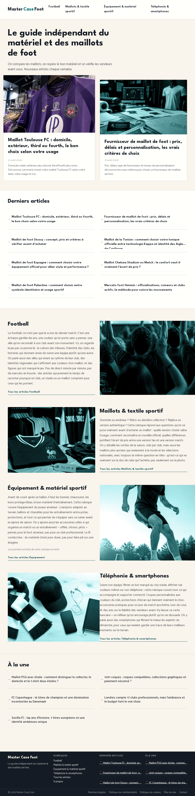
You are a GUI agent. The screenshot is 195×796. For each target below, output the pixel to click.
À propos (58, 781)
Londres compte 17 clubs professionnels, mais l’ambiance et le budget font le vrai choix (144, 699)
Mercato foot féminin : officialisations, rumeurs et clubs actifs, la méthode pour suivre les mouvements (144, 287)
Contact (183, 792)
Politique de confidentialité (123, 792)
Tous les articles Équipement (26, 557)
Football (54, 6)
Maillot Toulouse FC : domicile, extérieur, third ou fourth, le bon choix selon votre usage (52, 219)
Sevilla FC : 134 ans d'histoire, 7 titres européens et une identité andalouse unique (48, 719)
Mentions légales (97, 792)
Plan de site (170, 792)
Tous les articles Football (24, 392)
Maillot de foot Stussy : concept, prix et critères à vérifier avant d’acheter (47, 242)
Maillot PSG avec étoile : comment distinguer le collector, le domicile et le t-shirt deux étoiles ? (51, 679)
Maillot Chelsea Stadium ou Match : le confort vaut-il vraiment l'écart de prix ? (142, 265)
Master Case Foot (23, 757)
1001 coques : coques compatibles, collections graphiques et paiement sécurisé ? (145, 679)
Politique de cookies (150, 792)
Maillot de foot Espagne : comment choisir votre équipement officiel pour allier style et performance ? (50, 265)
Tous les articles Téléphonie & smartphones (128, 639)
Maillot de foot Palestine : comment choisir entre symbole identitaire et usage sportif (47, 287)
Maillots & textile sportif (77, 9)
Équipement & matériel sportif (120, 9)
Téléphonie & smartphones (160, 9)
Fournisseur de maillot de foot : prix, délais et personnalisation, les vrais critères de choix (137, 219)
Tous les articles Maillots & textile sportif (126, 469)
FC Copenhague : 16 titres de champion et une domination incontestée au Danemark (50, 699)
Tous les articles (62, 777)
